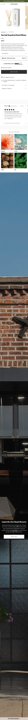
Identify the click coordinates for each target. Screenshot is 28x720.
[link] (14, 123)
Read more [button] (10, 118)
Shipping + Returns (7, 88)
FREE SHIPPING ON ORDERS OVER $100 (12, 1)
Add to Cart (14, 71)
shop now (22, 1)
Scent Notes (5, 53)
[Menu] (2, 4)
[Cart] (26, 4)
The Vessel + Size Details (8, 85)
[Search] (4, 4)
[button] (14, 718)
